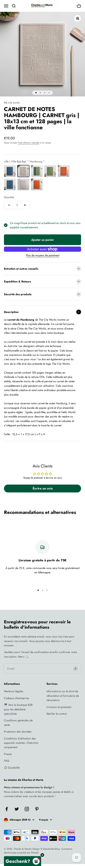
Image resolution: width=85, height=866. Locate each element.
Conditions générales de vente (18, 722)
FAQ (6, 761)
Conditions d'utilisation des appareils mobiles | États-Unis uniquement (21, 742)
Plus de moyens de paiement (42, 255)
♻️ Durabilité (12, 768)
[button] (22, 861)
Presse (8, 754)
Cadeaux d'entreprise (16, 698)
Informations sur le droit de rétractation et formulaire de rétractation (62, 695)
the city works (12, 103)
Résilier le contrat (56, 714)
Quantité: (9, 197)
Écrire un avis (43, 488)
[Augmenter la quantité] (25, 205)
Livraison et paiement (58, 707)
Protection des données (17, 732)
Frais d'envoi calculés (28, 142)
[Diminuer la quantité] (9, 205)
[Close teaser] (42, 855)
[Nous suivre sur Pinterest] (37, 809)
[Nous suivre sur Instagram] (26, 809)
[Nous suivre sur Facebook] (6, 809)
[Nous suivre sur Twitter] (16, 809)
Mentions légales (13, 691)
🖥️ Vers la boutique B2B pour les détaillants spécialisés (18, 709)
